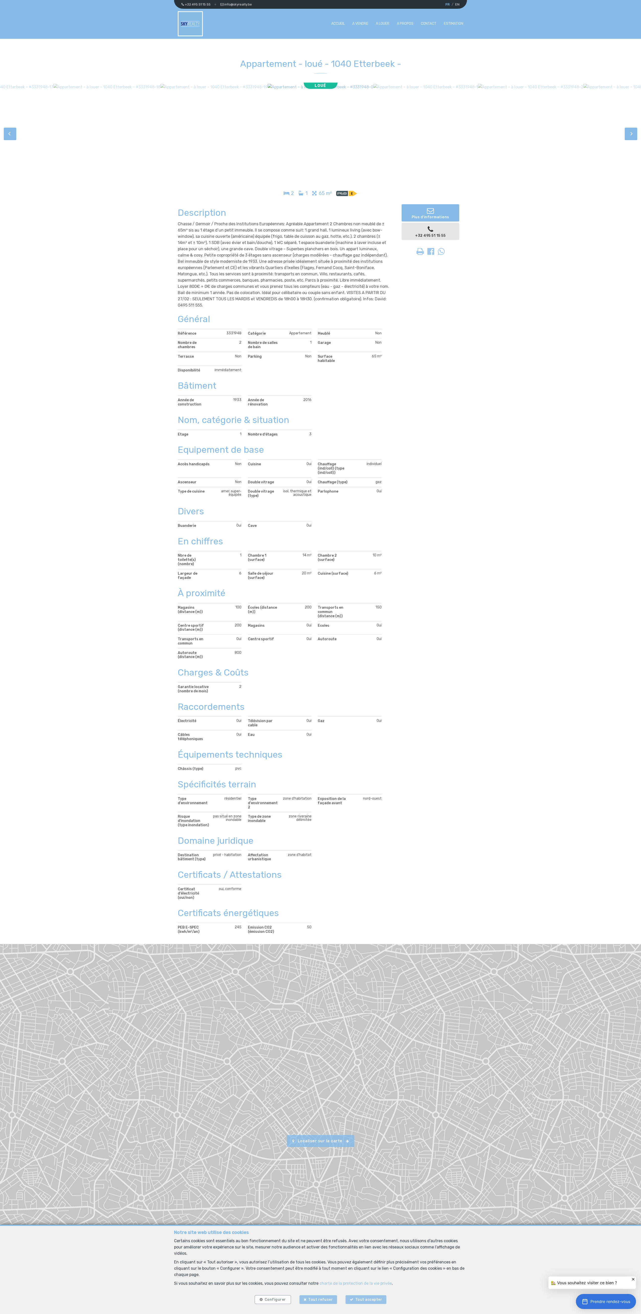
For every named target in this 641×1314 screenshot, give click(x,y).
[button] (606, 1301)
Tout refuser (320, 1299)
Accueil (338, 24)
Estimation (453, 24)
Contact (428, 24)
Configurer (275, 1299)
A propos (405, 24)
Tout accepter (368, 1299)
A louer (382, 24)
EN (457, 4)
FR (447, 4)
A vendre (360, 24)
